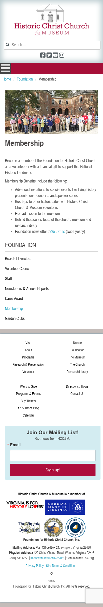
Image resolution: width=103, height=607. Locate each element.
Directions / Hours (77, 386)
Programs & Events (28, 394)
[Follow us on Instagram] (61, 56)
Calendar (28, 415)
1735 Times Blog (28, 408)
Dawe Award (14, 299)
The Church (77, 364)
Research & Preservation (28, 364)
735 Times (57, 232)
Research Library (77, 372)
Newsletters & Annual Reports (27, 289)
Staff (8, 279)
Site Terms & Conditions (61, 566)
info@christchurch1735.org (47, 558)
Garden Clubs (15, 319)
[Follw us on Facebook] (43, 56)
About (28, 350)
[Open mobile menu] (5, 68)
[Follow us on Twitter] (49, 56)
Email (15, 445)
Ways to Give (28, 386)
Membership (14, 309)
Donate (77, 343)
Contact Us (77, 394)
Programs (28, 357)
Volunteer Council (17, 269)
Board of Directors (18, 259)
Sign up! (53, 470)
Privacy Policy (35, 566)
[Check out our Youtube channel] (55, 56)
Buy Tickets (28, 401)
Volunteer (28, 372)
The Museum (77, 357)
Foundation (77, 350)
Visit (28, 343)
